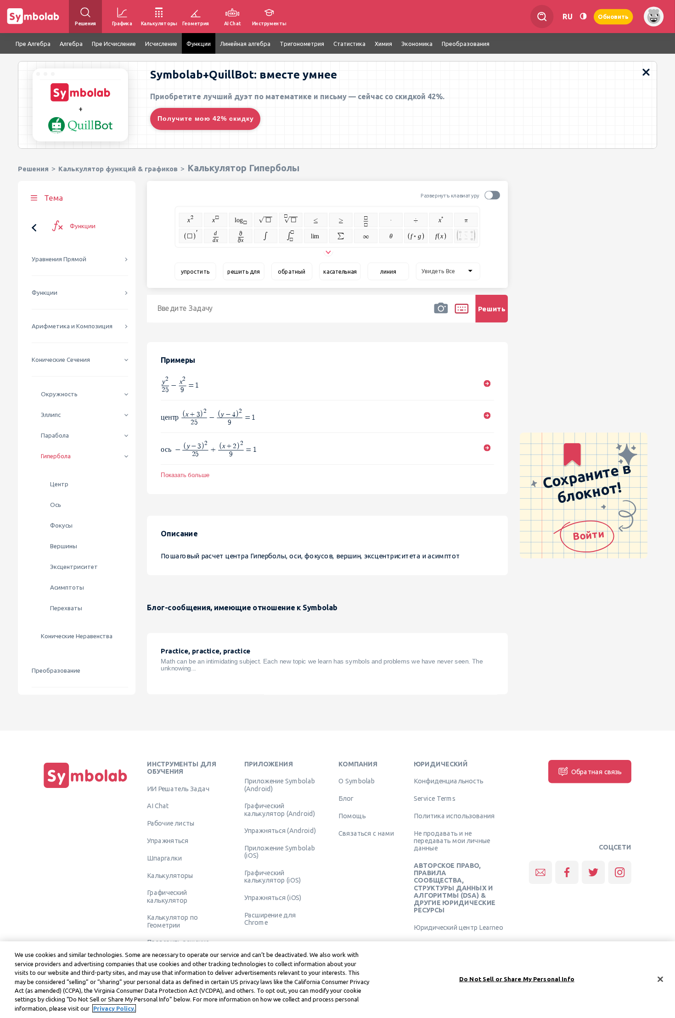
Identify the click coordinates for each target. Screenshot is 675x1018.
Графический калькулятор (167, 896)
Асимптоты (67, 587)
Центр (59, 484)
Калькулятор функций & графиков (118, 169)
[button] (441, 314)
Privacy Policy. (114, 1008)
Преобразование (56, 670)
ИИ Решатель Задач (178, 788)
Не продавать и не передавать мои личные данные (452, 841)
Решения (33, 169)
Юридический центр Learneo (458, 927)
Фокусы (61, 525)
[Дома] (85, 788)
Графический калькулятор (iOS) (272, 876)
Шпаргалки (164, 858)
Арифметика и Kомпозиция (72, 326)
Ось (55, 504)
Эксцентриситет (74, 566)
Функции (44, 292)
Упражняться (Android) (280, 830)
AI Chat (158, 806)
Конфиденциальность (448, 781)
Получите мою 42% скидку (206, 118)
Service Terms (435, 798)
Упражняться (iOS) (273, 897)
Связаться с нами (366, 833)
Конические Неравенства (76, 636)
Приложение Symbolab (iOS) (279, 851)
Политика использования (454, 816)
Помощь (352, 816)
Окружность (59, 394)
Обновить (613, 16)
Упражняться (167, 840)
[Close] (660, 979)
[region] (337, 979)
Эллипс (51, 414)
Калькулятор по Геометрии (172, 921)
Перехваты (66, 608)
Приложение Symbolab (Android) (279, 784)
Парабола (55, 435)
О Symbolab (356, 781)
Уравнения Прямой (59, 259)
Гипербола (56, 456)
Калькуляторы (170, 875)
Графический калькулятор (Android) (279, 809)
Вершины (63, 546)
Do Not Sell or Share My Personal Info (516, 978)
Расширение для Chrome (270, 918)
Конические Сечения (61, 359)
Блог (345, 798)
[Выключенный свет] (583, 16)
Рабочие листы (171, 823)
